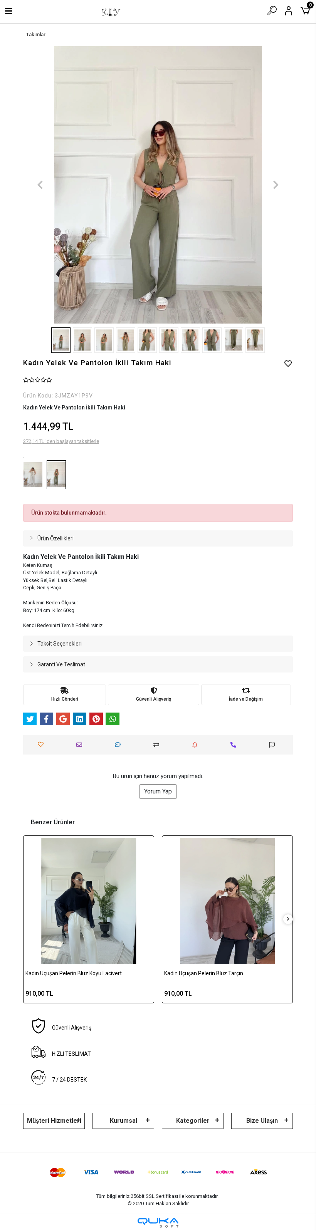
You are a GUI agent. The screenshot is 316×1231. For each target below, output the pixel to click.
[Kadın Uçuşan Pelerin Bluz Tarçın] (227, 901)
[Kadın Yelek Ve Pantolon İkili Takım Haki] (56, 474)
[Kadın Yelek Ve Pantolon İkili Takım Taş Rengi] (33, 474)
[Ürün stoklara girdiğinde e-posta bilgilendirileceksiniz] (196, 745)
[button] (40, 185)
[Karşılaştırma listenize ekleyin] (158, 745)
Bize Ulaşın (262, 1120)
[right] (288, 919)
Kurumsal (123, 1120)
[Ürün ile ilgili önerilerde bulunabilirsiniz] (274, 745)
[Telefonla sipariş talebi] (235, 745)
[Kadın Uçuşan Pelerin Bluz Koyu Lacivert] (88, 901)
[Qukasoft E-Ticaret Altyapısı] (158, 1223)
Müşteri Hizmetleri (54, 1120)
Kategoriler (193, 1120)
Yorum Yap (158, 791)
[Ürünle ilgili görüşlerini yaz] (119, 745)
